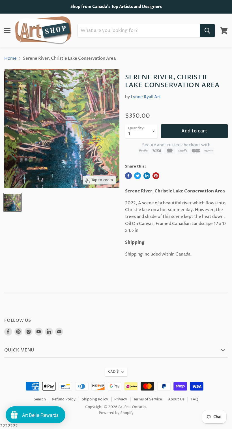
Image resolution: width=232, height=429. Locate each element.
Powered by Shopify (116, 412)
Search (40, 399)
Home (10, 58)
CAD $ (113, 371)
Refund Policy (64, 399)
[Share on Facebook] (128, 175)
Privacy (120, 399)
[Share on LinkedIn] (146, 175)
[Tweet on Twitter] (137, 175)
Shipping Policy (95, 399)
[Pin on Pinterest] (155, 175)
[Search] (207, 30)
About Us (176, 399)
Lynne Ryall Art (146, 97)
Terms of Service (147, 399)
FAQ (194, 399)
